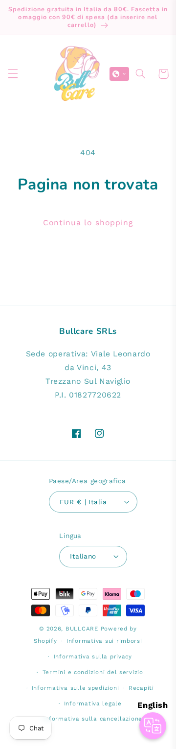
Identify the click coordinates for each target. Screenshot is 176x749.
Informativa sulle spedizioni (75, 687)
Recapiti (141, 687)
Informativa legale (93, 703)
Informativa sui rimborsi (104, 640)
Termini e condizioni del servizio (93, 672)
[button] (12, 74)
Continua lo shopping (88, 222)
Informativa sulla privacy (93, 656)
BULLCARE (82, 628)
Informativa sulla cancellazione (92, 718)
